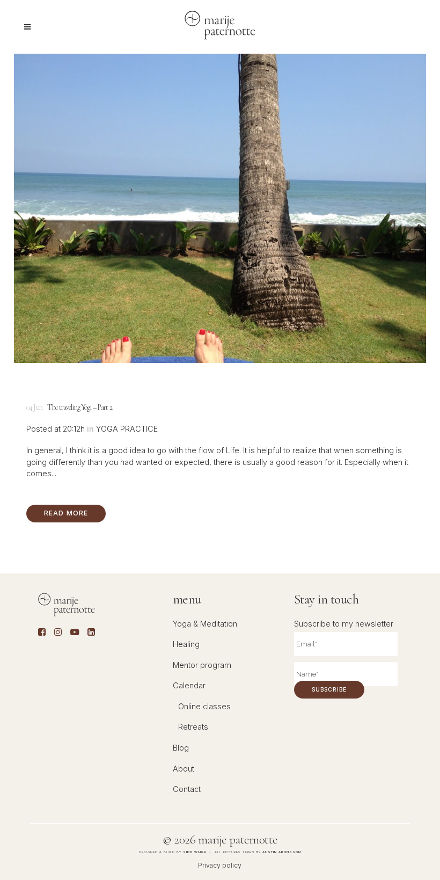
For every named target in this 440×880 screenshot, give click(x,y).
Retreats (193, 726)
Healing (186, 644)
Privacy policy (219, 865)
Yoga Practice (127, 428)
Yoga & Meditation (205, 623)
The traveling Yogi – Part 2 (79, 407)
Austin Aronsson (281, 852)
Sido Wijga (195, 852)
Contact (187, 789)
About (183, 768)
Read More (66, 513)
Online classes (204, 706)
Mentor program (202, 665)
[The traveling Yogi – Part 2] (220, 208)
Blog (181, 747)
